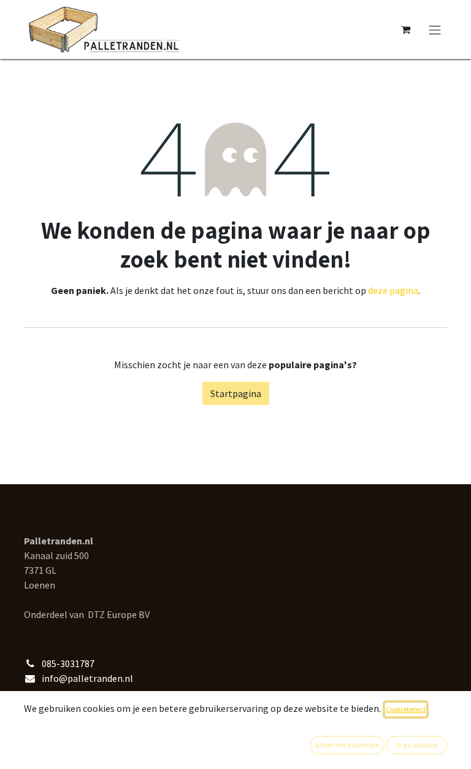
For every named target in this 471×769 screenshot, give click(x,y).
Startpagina (235, 393)
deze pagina (393, 290)
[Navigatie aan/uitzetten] (435, 29)
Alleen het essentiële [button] (347, 744)
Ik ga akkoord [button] (417, 744)
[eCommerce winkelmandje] (405, 29)
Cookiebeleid (406, 709)
